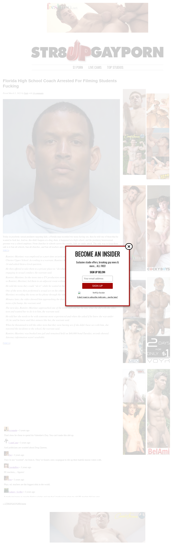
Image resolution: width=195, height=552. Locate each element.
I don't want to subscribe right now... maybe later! (97, 297)
